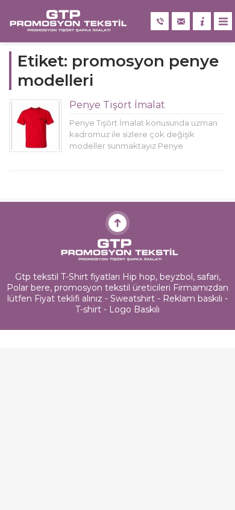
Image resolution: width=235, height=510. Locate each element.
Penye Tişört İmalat (117, 105)
